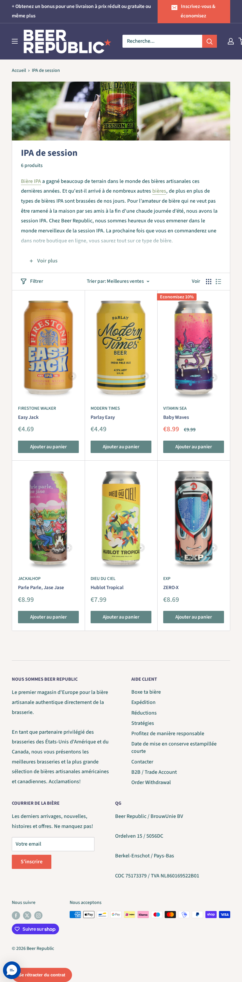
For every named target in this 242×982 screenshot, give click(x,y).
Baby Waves (176, 417)
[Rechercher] (209, 41)
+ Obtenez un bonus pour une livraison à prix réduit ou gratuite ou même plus (81, 11)
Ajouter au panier (48, 446)
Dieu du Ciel (103, 579)
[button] (12, 970)
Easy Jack (28, 417)
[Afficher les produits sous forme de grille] (208, 281)
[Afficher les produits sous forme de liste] (218, 281)
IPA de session (46, 70)
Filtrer (36, 281)
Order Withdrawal (151, 782)
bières (159, 191)
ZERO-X (171, 587)
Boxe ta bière (146, 692)
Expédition (143, 702)
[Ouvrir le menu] (15, 41)
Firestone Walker (37, 408)
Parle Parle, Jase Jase (41, 587)
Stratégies (142, 723)
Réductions (144, 713)
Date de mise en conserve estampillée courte (174, 747)
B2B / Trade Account (154, 772)
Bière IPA (31, 181)
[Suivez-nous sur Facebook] (16, 915)
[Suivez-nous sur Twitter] (27, 915)
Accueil (19, 70)
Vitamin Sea (175, 408)
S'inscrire (31, 861)
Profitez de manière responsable (167, 733)
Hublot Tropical (107, 587)
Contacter (142, 762)
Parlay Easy (103, 417)
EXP (167, 579)
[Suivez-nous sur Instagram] (38, 915)
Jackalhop (29, 579)
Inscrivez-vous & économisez (198, 11)
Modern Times (105, 408)
